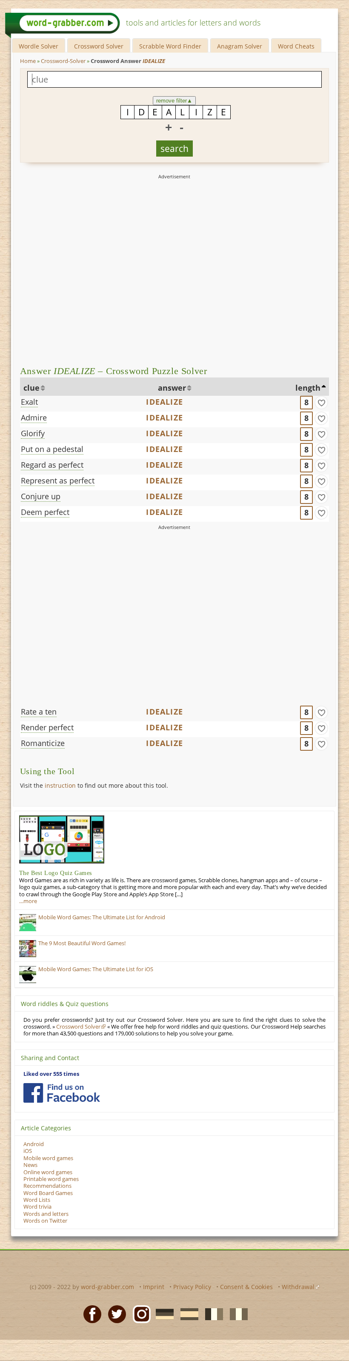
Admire (34, 417)
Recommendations (47, 1185)
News (30, 1165)
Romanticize (43, 743)
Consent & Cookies (246, 1287)
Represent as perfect (57, 480)
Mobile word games (48, 1158)
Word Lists (36, 1200)
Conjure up (40, 496)
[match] (321, 402)
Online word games (47, 1172)
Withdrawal (298, 1287)
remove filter (174, 100)
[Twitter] (114, 1313)
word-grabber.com (107, 1287)
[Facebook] (89, 1313)
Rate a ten (39, 711)
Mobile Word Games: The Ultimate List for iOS (95, 969)
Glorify (33, 433)
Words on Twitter (45, 1220)
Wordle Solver (38, 46)
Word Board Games (48, 1193)
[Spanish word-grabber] (186, 1313)
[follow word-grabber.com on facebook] (61, 1093)
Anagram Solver (239, 46)
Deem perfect (45, 512)
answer (172, 388)
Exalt (29, 402)
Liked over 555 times (51, 1074)
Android (33, 1144)
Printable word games (51, 1179)
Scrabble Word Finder (170, 46)
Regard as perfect (52, 465)
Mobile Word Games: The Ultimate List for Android (101, 917)
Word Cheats (296, 46)
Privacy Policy (192, 1287)
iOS (27, 1151)
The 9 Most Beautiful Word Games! (82, 943)
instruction (60, 785)
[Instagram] (139, 1313)
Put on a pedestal (52, 449)
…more (28, 901)
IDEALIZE (164, 402)
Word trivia (37, 1206)
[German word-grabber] (162, 1313)
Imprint (153, 1287)
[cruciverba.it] (236, 1313)
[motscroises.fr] (211, 1313)
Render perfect (47, 727)
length (307, 388)
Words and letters (46, 1214)
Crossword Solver (98, 46)
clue (31, 388)
